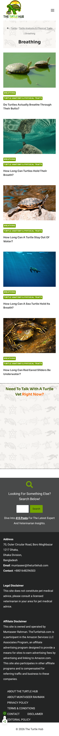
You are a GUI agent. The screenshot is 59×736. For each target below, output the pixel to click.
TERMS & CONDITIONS (21, 708)
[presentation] (29, 70)
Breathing (9, 93)
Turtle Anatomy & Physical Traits (23, 98)
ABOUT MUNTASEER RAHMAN (25, 697)
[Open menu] (52, 10)
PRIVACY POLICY (17, 703)
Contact (13, 714)
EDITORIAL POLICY (18, 720)
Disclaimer (35, 714)
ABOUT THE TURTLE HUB (22, 691)
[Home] (8, 28)
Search (36, 509)
